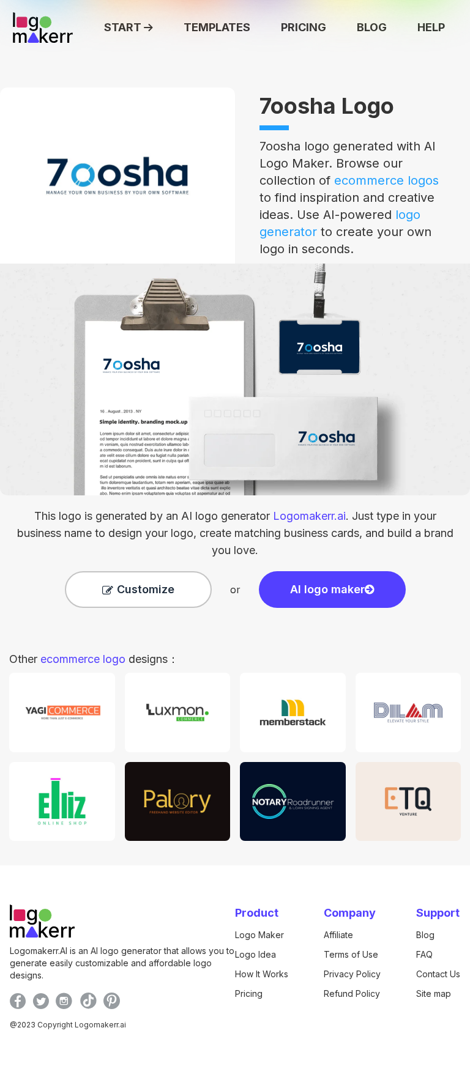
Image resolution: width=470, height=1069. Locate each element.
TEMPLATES (217, 27)
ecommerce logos (386, 180)
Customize (145, 589)
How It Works (261, 974)
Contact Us (438, 974)
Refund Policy (352, 993)
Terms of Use (351, 954)
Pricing (249, 993)
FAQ (424, 954)
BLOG (372, 27)
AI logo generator (263, 515)
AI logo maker (327, 589)
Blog (425, 935)
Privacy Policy (352, 974)
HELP (431, 27)
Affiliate (338, 935)
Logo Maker (259, 935)
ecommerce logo (82, 659)
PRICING (303, 27)
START (122, 27)
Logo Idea (255, 954)
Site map (433, 993)
